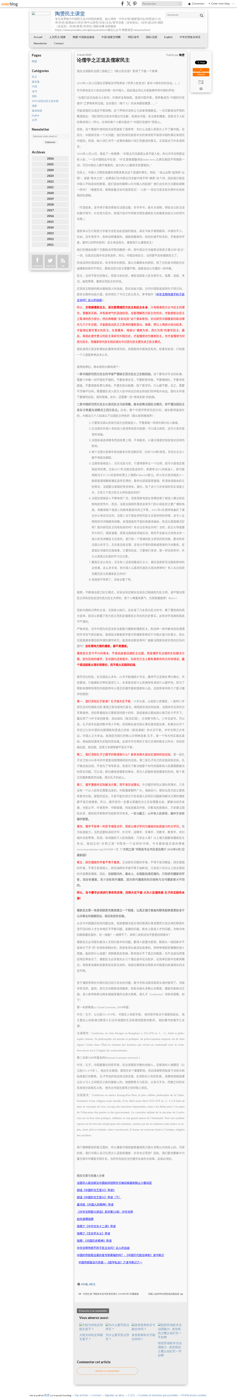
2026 (50, 158)
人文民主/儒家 (57, 37)
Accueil (38, 37)
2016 (50, 216)
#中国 (84, 1284)
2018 (50, 204)
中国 (34, 86)
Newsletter (40, 43)
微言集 (36, 81)
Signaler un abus (115, 1395)
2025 (50, 164)
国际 (34, 96)
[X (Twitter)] (128, 3)
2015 (50, 221)
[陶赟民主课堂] (41, 20)
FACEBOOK (37, 266)
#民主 (92, 1284)
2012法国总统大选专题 (45, 101)
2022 (50, 181)
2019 (50, 198)
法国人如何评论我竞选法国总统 (164, 1293)
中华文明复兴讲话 (190, 37)
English (168, 37)
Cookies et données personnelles (158, 1395)
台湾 (34, 119)
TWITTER (50, 266)
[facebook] (122, 3)
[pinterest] (134, 3)
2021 (50, 187)
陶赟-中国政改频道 (83, 37)
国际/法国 (151, 37)
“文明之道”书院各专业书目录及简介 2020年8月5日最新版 (110, 1293)
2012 (50, 239)
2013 (50, 233)
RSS (62, 266)
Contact (59, 43)
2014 (50, 227)
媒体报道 (37, 110)
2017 (50, 210)
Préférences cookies (193, 1395)
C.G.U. (131, 1395)
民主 (34, 76)
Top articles (81, 1395)
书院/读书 (133, 37)
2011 (50, 244)
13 (105, 1211)
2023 (50, 175)
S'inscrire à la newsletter (93, 1310)
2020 (50, 193)
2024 (50, 170)
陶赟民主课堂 (70, 13)
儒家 (34, 105)
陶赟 (34, 61)
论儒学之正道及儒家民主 (103, 60)
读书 (34, 91)
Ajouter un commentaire (107, 1371)
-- (110, 1262)
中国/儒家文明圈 (111, 37)
